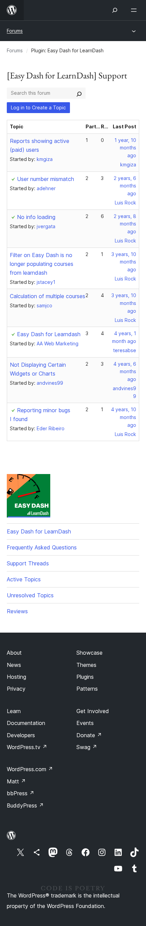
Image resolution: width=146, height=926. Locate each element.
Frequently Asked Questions (42, 547)
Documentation (26, 723)
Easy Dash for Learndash (48, 334)
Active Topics (24, 579)
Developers (21, 735)
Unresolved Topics (30, 595)
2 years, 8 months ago (125, 224)
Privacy (16, 688)
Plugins (85, 676)
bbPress (20, 793)
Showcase (89, 652)
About (14, 652)
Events (85, 723)
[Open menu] (135, 10)
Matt (16, 781)
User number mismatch (45, 179)
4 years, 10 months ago (123, 417)
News (14, 664)
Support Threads (28, 563)
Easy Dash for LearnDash (39, 531)
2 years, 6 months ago (125, 186)
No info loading (36, 217)
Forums (15, 31)
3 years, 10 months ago (123, 262)
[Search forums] (79, 93)
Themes (86, 664)
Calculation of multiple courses (47, 296)
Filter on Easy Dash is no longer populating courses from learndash (41, 264)
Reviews (17, 611)
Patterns (87, 688)
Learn (14, 711)
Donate (89, 735)
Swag (86, 747)
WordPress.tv (27, 747)
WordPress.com (30, 769)
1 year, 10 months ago (125, 148)
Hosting (16, 676)
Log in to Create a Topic (38, 107)
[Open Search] (114, 10)
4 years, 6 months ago (124, 371)
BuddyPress (25, 805)
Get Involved (92, 711)
